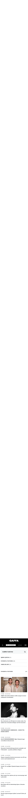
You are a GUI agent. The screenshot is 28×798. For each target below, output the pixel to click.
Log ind (20, 645)
